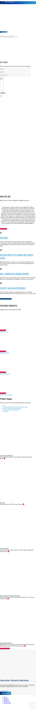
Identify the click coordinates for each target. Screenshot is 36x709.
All (4, 405)
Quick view (3, 330)
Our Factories (7, 703)
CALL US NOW (4, 691)
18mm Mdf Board (4, 353)
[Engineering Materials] (26, 646)
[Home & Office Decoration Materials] (9, 598)
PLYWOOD (4, 237)
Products (6, 698)
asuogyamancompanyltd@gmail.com (14, 3)
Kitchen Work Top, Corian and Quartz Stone (15, 407)
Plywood (5, 411)
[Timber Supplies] (9, 551)
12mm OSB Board (5, 373)
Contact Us (6, 701)
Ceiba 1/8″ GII (4, 332)
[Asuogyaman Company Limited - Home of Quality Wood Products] (18, 18)
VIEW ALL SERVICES (6, 299)
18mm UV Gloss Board (6, 394)
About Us (6, 700)
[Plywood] (24, 504)
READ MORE (3, 229)
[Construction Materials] (5, 458)
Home (5, 697)
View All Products (5, 648)
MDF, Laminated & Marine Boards (12, 408)
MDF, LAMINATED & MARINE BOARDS (14, 273)
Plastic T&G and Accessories (11, 410)
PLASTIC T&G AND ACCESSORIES (13, 288)
